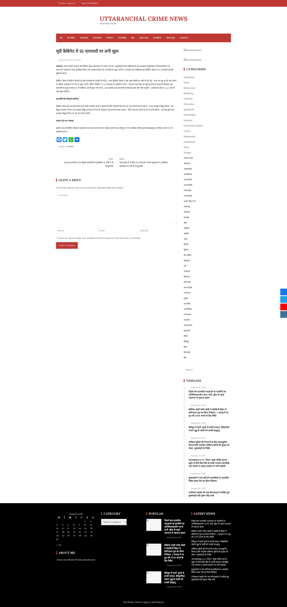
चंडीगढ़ (186, 228)
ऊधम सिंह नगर (190, 201)
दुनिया (186, 249)
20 (74, 532)
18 (63, 532)
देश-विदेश (71, 38)
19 (68, 532)
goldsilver (189, 109)
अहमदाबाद (188, 169)
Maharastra (190, 136)
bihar (186, 82)
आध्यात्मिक (157, 38)
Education (189, 104)
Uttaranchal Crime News (143, 18)
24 (57, 535)
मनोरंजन (109, 38)
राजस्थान (187, 314)
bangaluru (189, 77)
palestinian (189, 142)
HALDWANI (189, 115)
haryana (188, 120)
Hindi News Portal (108, 23)
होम (61, 38)
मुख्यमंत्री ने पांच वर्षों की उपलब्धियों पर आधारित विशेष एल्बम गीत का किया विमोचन (209, 479)
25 (63, 535)
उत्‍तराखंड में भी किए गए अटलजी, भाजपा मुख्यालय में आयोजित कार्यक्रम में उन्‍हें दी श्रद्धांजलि (143, 163)
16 (91, 528)
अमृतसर (187, 163)
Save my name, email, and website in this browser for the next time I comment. (100, 238)
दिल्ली (186, 244)
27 (74, 535)
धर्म (185, 266)
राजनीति (187, 303)
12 (68, 528)
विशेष (186, 336)
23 (91, 532)
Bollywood (189, 88)
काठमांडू (187, 206)
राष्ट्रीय (187, 320)
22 (85, 532)
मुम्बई (186, 298)
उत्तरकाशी (188, 179)
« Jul (58, 545)
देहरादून (187, 260)
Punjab (187, 152)
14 (80, 528)
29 (85, 535)
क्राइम (186, 217)
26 (68, 535)
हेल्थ (185, 347)
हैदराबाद (187, 352)
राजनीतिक (122, 38)
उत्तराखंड (187, 190)
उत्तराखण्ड (84, 38)
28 (80, 535)
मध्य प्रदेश (188, 287)
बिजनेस (187, 276)
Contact (184, 38)
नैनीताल (187, 271)
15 (85, 528)
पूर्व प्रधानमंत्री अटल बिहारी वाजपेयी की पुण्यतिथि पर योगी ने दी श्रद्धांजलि (88, 163)
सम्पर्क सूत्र (170, 38)
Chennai (188, 98)
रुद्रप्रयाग (188, 325)
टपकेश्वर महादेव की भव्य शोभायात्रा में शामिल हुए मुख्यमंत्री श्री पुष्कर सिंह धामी (209, 494)
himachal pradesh (193, 125)
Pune (186, 147)
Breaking (188, 93)
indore (187, 131)
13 (74, 528)
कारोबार (187, 212)
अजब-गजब (143, 38)
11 (63, 528)
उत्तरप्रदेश (97, 38)
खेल (132, 38)
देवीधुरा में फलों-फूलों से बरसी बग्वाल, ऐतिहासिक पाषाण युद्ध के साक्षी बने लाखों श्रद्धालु (209, 429)
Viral (145, 602)
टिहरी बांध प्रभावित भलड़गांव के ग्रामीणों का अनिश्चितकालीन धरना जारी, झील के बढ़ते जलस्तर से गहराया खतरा (207, 394)
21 (80, 532)
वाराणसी (187, 330)
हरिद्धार (186, 341)
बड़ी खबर (187, 282)
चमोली (186, 233)
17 (57, 532)
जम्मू (185, 239)
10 (57, 528)
